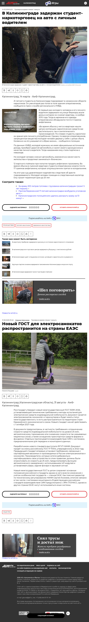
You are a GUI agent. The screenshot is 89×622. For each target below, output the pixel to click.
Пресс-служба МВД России (71, 85)
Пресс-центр (40, 565)
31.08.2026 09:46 (7, 320)
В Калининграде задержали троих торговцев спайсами (32, 272)
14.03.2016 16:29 (7, 9)
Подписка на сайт (53, 565)
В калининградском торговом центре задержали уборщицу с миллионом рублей (41, 249)
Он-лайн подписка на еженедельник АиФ (32, 568)
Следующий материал (46, 615)
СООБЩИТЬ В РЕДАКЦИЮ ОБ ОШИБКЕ (29, 571)
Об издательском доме (25, 565)
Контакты (52, 568)
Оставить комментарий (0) (69, 207)
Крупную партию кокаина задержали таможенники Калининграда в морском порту (42, 264)
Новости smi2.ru (9, 313)
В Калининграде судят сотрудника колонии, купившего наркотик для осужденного (42, 257)
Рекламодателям (64, 568)
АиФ (16, 391)
